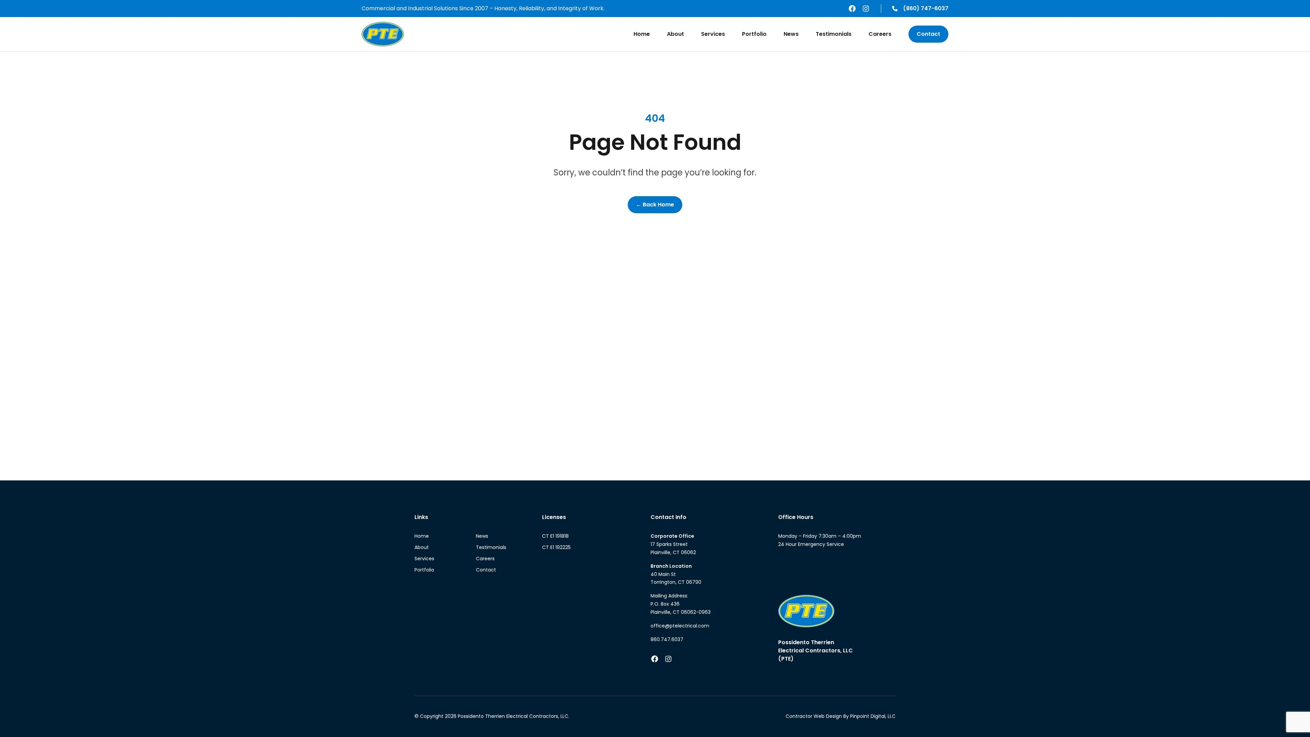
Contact (928, 34)
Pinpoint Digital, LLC (873, 716)
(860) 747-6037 (925, 8)
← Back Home (655, 204)
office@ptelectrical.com (680, 625)
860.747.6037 (667, 639)
